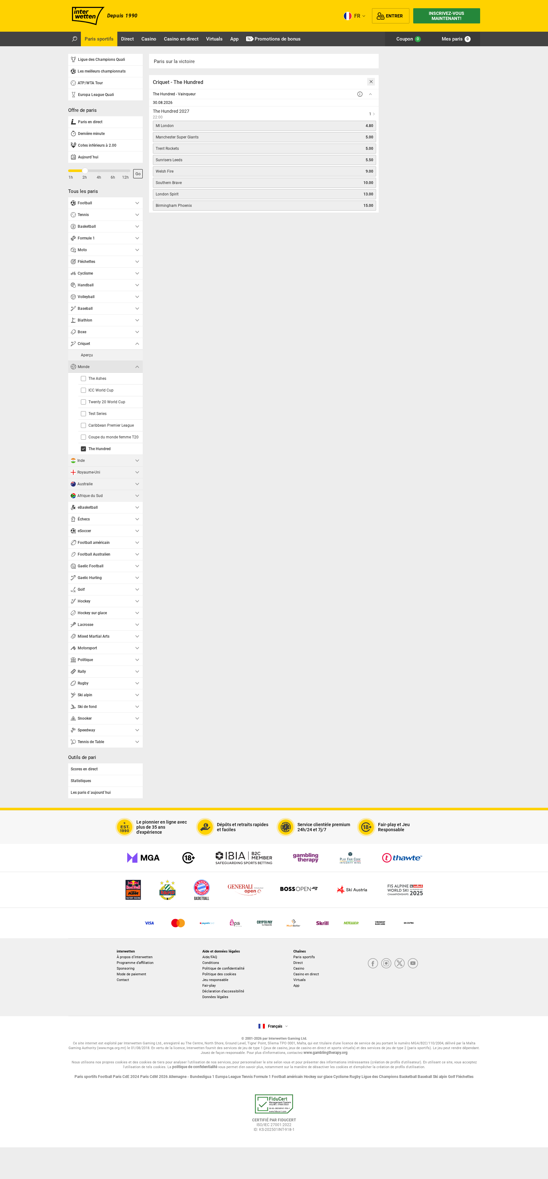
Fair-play (209, 986)
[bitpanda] (265, 923)
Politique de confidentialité (223, 968)
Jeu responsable (215, 980)
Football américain (288, 1076)
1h (70, 177)
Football (105, 1076)
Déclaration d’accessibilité (223, 991)
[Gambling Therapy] (305, 857)
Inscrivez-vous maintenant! (446, 16)
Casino (298, 968)
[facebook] (373, 963)
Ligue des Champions (380, 1076)
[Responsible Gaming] (188, 857)
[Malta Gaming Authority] (143, 857)
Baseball (425, 1076)
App (296, 986)
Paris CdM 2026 (154, 1076)
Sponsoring (125, 968)
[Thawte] (402, 857)
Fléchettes (464, 1076)
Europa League (228, 1076)
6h (113, 177)
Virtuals (299, 980)
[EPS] (236, 923)
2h (84, 177)
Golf (452, 1076)
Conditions (210, 963)
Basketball (408, 1076)
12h (125, 177)
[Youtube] (413, 963)
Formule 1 (263, 1076)
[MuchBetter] (293, 923)
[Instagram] (386, 963)
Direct (298, 963)
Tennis (248, 1076)
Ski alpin (440, 1076)
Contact (123, 980)
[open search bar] (74, 39)
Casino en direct (306, 974)
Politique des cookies (219, 974)
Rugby (355, 1076)
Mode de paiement (131, 974)
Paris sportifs (304, 957)
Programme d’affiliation (135, 963)
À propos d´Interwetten (135, 957)
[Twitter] (400, 963)
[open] (274, 1115)
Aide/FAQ (209, 957)
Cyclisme (341, 1076)
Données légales (215, 997)
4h (99, 177)
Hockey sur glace (318, 1076)
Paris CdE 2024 (126, 1076)
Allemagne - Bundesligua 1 (192, 1076)
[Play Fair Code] (350, 857)
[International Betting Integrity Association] (244, 857)
